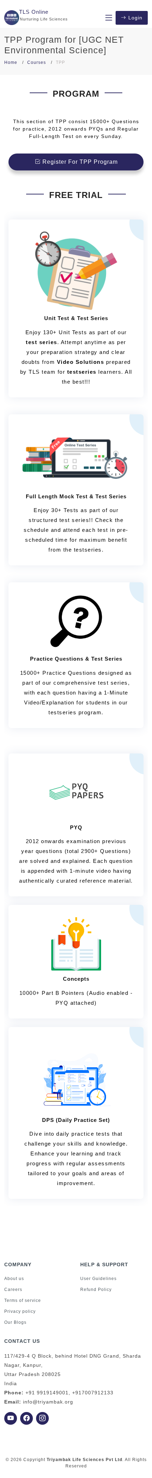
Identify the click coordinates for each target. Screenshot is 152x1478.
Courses (36, 62)
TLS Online (33, 12)
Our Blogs (15, 1322)
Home (10, 62)
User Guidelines (98, 1278)
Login (135, 17)
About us (14, 1278)
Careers (13, 1289)
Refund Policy (96, 1289)
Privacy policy (20, 1311)
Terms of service (22, 1300)
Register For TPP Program (79, 162)
